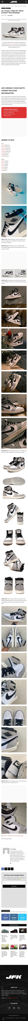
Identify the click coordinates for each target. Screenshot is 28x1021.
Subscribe (14, 886)
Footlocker (3, 151)
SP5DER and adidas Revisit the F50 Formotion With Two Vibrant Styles (14, 954)
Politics (2, 165)
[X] (5, 869)
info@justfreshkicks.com (12, 998)
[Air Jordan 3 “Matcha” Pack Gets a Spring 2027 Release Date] (5, 946)
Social (2, 168)
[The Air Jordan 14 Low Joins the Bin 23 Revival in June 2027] (14, 930)
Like (5, 914)
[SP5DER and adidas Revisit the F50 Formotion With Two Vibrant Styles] (14, 946)
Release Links (8, 8)
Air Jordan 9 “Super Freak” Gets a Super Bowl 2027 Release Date (22, 954)
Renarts (3, 162)
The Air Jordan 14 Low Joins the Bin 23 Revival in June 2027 (14, 937)
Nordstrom (3, 149)
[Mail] (10, 862)
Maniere (3, 161)
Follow (14, 914)
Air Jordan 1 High (12, 44)
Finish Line (3, 146)
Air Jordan (3, 6)
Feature (3, 164)
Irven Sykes (10, 15)
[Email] (9, 869)
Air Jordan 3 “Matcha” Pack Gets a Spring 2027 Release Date (4, 954)
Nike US (3, 145)
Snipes (2, 156)
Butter (2, 167)
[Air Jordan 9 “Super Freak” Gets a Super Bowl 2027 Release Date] (23, 946)
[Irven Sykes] (6, 856)
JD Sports (3, 148)
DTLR (2, 154)
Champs (3, 152)
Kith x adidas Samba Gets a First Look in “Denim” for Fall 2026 (22, 938)
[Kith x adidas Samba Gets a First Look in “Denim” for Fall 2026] (23, 930)
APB (2, 170)
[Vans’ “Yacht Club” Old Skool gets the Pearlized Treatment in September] (5, 930)
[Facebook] (2, 869)
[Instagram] (14, 1008)
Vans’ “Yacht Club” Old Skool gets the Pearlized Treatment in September (5, 938)
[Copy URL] (12, 869)
